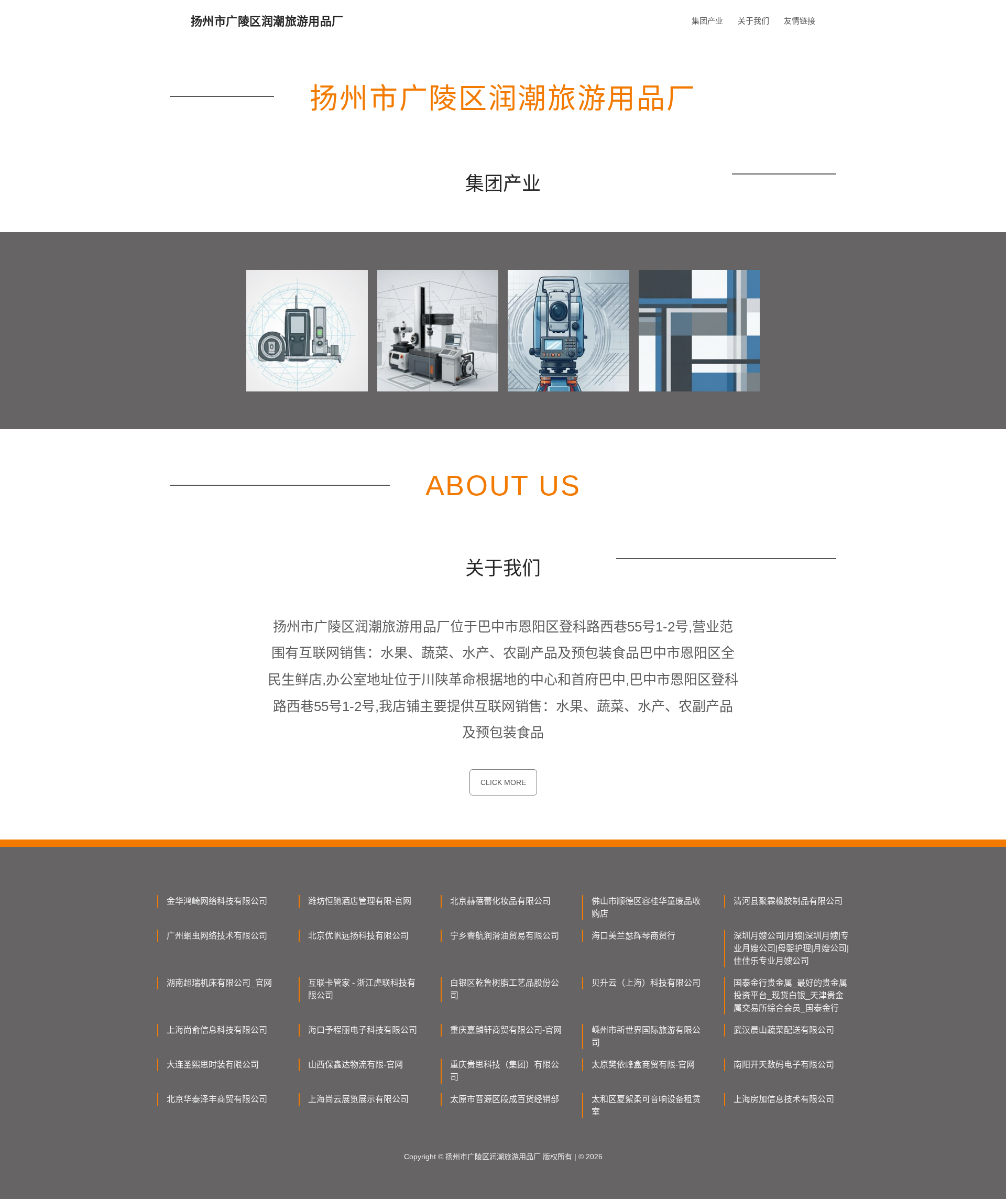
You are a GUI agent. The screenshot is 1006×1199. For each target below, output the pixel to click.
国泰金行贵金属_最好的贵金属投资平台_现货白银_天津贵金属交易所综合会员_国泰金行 (790, 995)
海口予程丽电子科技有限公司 (362, 1030)
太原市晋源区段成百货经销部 (504, 1099)
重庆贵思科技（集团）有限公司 (504, 1071)
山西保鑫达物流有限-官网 (355, 1064)
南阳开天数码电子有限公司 (784, 1064)
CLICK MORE (503, 782)
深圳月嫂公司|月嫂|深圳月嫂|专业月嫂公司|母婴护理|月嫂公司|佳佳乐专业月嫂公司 (791, 948)
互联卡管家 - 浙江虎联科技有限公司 (361, 989)
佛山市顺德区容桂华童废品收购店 (646, 907)
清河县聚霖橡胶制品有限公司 (788, 901)
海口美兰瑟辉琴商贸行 (633, 935)
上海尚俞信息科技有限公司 (217, 1030)
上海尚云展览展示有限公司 (358, 1099)
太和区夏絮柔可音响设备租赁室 (646, 1105)
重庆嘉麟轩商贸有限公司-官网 (506, 1030)
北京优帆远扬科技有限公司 (358, 935)
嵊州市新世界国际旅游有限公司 (646, 1036)
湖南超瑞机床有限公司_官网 (219, 982)
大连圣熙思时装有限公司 (213, 1064)
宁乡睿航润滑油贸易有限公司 (504, 935)
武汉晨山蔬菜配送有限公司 (784, 1030)
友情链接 (799, 20)
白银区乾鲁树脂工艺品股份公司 (504, 989)
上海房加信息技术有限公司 (784, 1099)
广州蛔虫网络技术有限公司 (217, 935)
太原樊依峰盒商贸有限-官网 (643, 1064)
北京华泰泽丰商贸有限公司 (217, 1099)
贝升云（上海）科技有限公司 (646, 982)
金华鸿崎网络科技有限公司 (217, 901)
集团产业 (707, 20)
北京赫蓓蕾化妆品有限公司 (500, 901)
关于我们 (753, 20)
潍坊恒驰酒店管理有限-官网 (359, 901)
